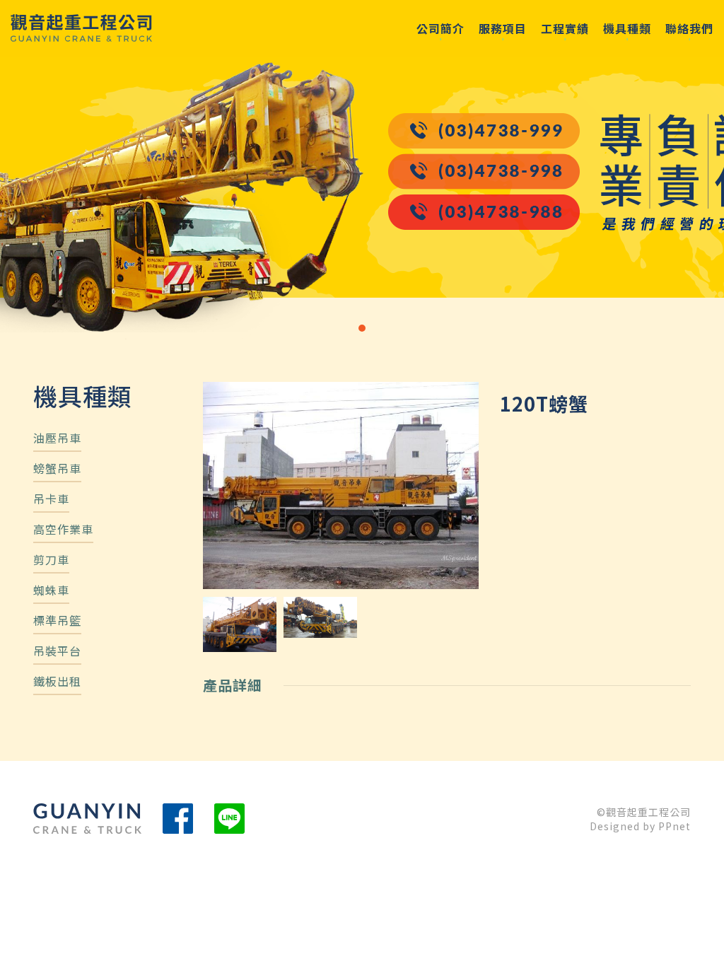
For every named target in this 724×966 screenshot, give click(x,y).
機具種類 (627, 28)
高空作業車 (63, 530)
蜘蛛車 (51, 591)
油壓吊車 (57, 439)
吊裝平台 (57, 652)
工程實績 (565, 28)
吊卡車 (51, 500)
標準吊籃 (57, 622)
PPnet (674, 826)
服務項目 (503, 28)
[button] (362, 328)
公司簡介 (440, 28)
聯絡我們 (689, 28)
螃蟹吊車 (57, 469)
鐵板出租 (57, 682)
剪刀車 (51, 561)
